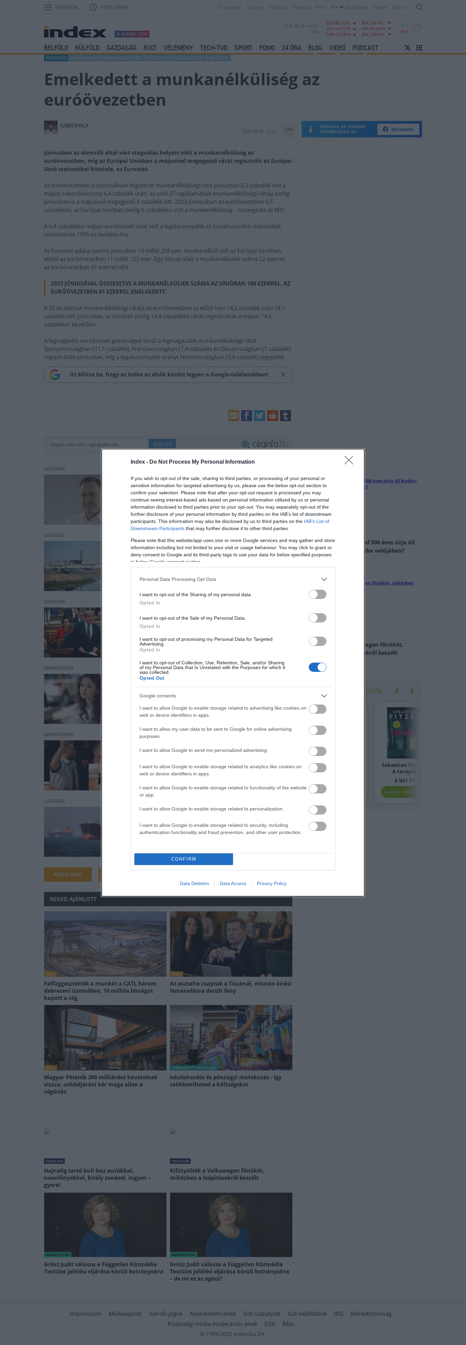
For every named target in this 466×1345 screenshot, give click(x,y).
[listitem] (233, 579)
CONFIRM (183, 859)
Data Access (233, 883)
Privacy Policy (272, 883)
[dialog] (233, 672)
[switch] (317, 594)
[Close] (351, 462)
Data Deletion (194, 883)
